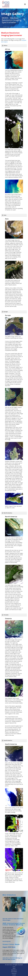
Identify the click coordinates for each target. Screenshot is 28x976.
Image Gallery (17, 26)
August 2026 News (9, 947)
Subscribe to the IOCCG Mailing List (12, 958)
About (14, 968)
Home (4, 26)
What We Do (14, 970)
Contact (14, 975)
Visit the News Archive (9, 959)
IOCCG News (14, 971)
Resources (10, 26)
